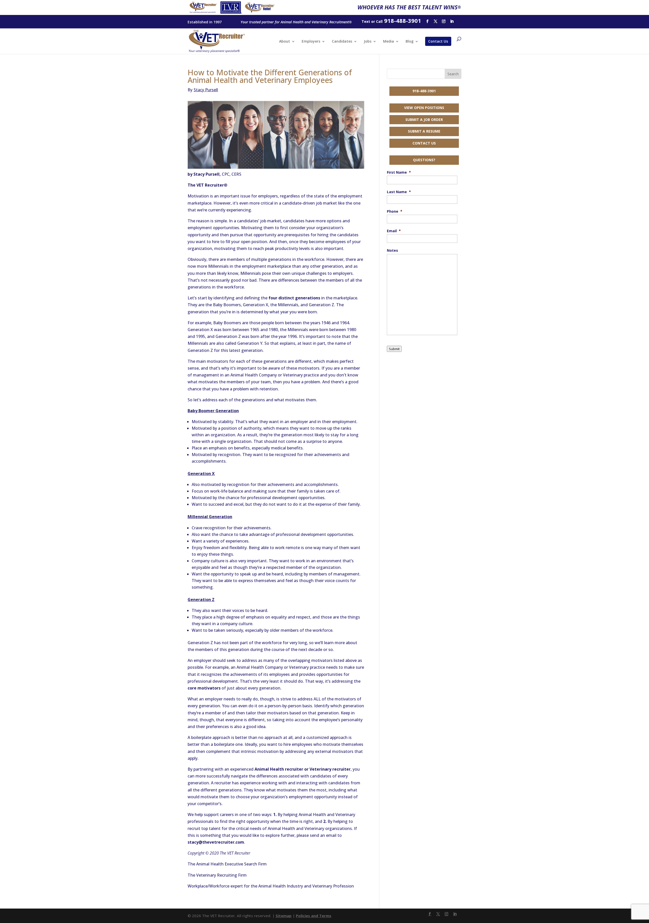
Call (379, 21)
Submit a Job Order (424, 119)
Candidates (342, 42)
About (284, 42)
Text (366, 21)
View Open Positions (424, 107)
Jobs (367, 42)
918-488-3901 (424, 90)
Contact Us (438, 41)
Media (388, 42)
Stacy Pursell (203, 90)
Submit (394, 349)
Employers (311, 42)
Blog (409, 42)
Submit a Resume (424, 131)
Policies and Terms (313, 915)
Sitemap (284, 915)
